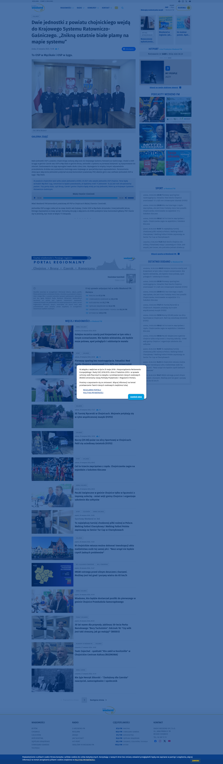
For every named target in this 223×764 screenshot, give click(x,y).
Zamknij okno (136, 397)
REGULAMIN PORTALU (92, 390)
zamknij (195, 760)
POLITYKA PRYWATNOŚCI (93, 393)
